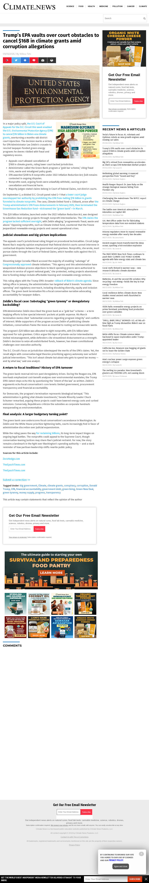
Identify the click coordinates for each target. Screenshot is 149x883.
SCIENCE (70, 6)
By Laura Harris (118, 238)
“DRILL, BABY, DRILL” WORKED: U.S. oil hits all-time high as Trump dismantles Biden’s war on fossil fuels (124, 323)
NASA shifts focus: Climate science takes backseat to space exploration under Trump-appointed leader (123, 337)
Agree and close (120, 866)
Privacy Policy (74, 845)
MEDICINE (103, 6)
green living (68, 489)
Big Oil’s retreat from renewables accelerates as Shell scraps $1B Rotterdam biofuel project (124, 163)
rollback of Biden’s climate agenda (73, 280)
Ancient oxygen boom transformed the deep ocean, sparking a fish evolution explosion (123, 244)
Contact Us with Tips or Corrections (74, 837)
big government (28, 485)
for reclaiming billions (48, 433)
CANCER (130, 6)
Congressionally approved (17, 264)
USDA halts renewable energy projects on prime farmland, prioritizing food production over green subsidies (123, 309)
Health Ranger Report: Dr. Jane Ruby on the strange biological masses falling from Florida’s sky (122, 187)
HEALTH (91, 6)
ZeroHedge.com (11, 459)
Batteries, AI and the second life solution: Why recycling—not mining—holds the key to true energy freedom (123, 282)
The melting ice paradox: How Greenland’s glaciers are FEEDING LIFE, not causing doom (123, 371)
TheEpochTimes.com (14, 464)
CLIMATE (143, 6)
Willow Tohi (25, 54)
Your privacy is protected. (18, 537)
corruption (82, 485)
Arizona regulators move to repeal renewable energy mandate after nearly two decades (123, 233)
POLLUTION (117, 6)
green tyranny (10, 492)
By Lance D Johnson (120, 376)
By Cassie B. (117, 168)
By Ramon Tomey (119, 354)
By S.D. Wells (117, 262)
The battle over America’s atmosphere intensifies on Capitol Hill (120, 210)
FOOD (81, 6)
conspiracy (70, 485)
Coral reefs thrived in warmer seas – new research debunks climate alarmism (121, 269)
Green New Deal (84, 489)
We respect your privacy (59, 825)
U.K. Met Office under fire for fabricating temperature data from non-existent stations (123, 222)
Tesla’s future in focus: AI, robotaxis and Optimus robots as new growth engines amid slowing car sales (123, 137)
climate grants (55, 485)
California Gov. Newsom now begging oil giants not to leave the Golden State (124, 349)
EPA (13, 489)
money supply (26, 492)
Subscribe (134, 879)
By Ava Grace (117, 343)
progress (40, 492)
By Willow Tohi (118, 143)
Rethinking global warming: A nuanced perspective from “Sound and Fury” (120, 174)
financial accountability (28, 489)
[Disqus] (51, 686)
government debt (51, 489)
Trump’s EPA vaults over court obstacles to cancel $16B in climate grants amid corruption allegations (123, 151)
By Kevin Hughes (119, 179)
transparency (53, 492)
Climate (42, 485)
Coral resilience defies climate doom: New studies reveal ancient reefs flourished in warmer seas (122, 295)
